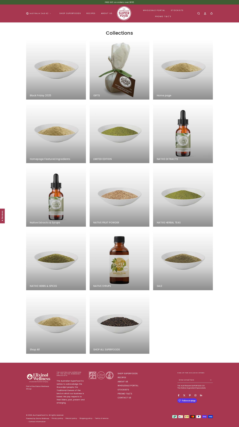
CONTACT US (124, 397)
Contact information (37, 422)
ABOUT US (123, 381)
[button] (198, 13)
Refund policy (71, 418)
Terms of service (101, 418)
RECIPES (122, 377)
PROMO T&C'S (125, 393)
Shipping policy (86, 418)
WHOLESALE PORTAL (128, 385)
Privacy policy (57, 418)
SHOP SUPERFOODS (128, 373)
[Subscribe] (211, 380)
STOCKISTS (123, 389)
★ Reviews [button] (2, 215)
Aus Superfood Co (40, 415)
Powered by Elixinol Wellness (37, 419)
